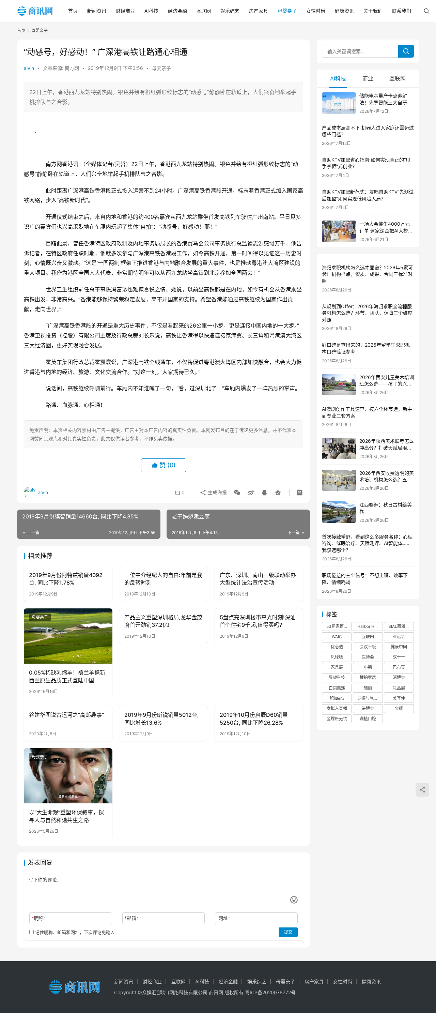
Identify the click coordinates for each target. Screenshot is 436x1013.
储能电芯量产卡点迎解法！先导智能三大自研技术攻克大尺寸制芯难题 (385, 102)
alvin (29, 68)
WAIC (337, 636)
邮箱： (132, 918)
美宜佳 (399, 698)
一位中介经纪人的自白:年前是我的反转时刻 (163, 579)
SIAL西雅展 (398, 626)
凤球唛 (337, 657)
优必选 (337, 646)
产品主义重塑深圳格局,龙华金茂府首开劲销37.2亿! (163, 621)
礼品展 (399, 688)
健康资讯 (344, 11)
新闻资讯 (96, 11)
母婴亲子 (287, 11)
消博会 (399, 677)
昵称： (40, 918)
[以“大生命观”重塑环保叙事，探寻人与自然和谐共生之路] (68, 775)
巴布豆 (399, 667)
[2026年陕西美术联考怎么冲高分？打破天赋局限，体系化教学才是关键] (339, 448)
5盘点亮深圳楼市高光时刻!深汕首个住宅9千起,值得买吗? (258, 621)
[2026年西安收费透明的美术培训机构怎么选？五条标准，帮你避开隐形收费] (339, 480)
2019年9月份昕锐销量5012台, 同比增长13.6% (161, 718)
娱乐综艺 (229, 11)
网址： (225, 918)
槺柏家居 (368, 677)
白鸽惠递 (337, 688)
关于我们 (373, 11)
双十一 (399, 657)
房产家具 (258, 11)
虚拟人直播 (337, 708)
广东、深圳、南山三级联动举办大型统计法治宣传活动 (258, 579)
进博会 (368, 708)
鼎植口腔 (368, 718)
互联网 (204, 11)
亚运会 (399, 636)
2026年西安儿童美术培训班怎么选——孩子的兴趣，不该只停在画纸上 (386, 383)
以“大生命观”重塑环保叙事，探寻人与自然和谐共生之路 (66, 816)
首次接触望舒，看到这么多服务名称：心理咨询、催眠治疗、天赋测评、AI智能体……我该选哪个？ (367, 543)
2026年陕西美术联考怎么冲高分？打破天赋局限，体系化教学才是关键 (386, 447)
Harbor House (370, 626)
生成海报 (216, 492)
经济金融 (177, 11)
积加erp (337, 698)
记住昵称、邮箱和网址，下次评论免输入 (74, 932)
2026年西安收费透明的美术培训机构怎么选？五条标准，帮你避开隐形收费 (386, 479)
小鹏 (368, 667)
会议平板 (368, 646)
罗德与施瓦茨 (369, 698)
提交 (288, 932)
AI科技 (151, 11)
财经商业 (125, 11)
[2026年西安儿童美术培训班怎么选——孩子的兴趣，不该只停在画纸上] (339, 384)
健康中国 (399, 646)
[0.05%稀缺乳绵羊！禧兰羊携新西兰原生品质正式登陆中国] (68, 636)
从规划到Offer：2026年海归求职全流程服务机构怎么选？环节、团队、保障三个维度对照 (367, 312)
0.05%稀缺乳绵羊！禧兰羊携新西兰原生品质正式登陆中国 (67, 676)
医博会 (368, 657)
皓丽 (368, 688)
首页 (73, 11)
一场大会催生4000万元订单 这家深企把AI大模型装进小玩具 (386, 230)
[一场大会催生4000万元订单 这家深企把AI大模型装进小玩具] (339, 231)
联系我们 (401, 11)
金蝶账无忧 (337, 718)
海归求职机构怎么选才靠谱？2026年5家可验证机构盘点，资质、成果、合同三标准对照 (367, 274)
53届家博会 (337, 626)
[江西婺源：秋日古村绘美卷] (339, 512)
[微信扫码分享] (237, 492)
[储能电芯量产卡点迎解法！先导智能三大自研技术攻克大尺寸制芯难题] (339, 103)
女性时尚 (315, 11)
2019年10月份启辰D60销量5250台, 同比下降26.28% (254, 718)
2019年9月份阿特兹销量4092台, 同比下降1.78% (66, 579)
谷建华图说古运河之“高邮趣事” (66, 714)
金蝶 (399, 708)
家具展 (337, 667)
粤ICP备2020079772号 (270, 992)
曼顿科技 (337, 677)
